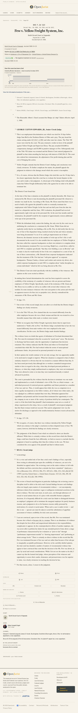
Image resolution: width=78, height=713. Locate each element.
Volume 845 (14, 20)
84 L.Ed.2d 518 (67, 471)
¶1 (15, 97)
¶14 (15, 322)
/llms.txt (59, 680)
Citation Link (37, 585)
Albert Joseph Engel (14, 625)
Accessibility (22, 705)
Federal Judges (39, 683)
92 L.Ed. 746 (32, 476)
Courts (19, 12)
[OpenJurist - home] (39, 7)
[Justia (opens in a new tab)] (26, 696)
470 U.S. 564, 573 (39, 471)
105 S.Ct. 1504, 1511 (54, 471)
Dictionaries (38, 12)
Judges (27, 12)
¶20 (15, 459)
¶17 (15, 433)
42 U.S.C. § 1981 (37, 140)
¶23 (15, 564)
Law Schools (38, 688)
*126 (10, 473)
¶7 (15, 164)
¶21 (15, 481)
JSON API (59, 682)
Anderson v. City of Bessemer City (21, 54)
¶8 (15, 175)
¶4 (15, 117)
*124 (11, 109)
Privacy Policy (7, 708)
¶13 (15, 312)
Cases (5, 12)
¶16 (15, 422)
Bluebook (63, 585)
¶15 (15, 418)
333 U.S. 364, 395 (62, 474)
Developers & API (62, 677)
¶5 (15, 129)
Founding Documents (41, 693)
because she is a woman (41, 520)
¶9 (15, 223)
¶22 (15, 517)
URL (14, 585)
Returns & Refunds (42, 705)
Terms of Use (64, 705)
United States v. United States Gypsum (41, 474)
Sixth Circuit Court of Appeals (39, 35)
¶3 (15, 110)
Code (12, 12)
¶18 (15, 449)
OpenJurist (6, 20)
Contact (31, 705)
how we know (40, 58)
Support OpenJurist (63, 689)
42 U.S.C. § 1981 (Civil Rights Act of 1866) (22, 51)
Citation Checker (39, 698)
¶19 (15, 454)
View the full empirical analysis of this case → (17, 92)
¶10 (15, 270)
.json (12, 656)
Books (48, 12)
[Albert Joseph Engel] (5, 626)
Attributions (54, 705)
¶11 (15, 299)
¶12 (15, 304)
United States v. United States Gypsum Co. (45, 54)
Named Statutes (39, 690)
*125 (10, 291)
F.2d (20, 20)
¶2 (15, 103)
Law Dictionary (39, 680)
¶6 (15, 134)
